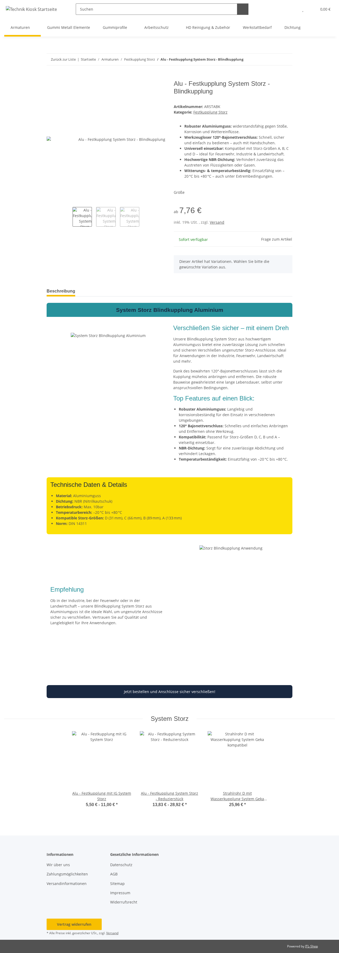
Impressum (120, 892)
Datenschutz (121, 864)
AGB (114, 873)
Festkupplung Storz (210, 112)
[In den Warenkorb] (51, 77)
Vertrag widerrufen (74, 924)
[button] (292, 9)
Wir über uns (58, 864)
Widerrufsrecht (123, 902)
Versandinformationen (67, 883)
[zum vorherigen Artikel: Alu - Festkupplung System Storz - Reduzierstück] (286, 59)
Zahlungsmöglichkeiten (67, 873)
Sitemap (117, 883)
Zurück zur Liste (63, 59)
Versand (217, 222)
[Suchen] (242, 9)
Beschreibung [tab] (61, 291)
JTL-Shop (311, 946)
